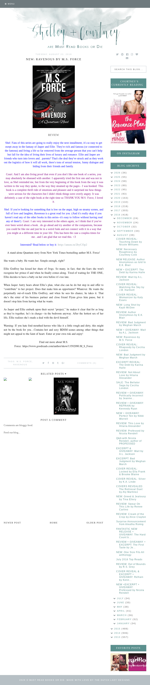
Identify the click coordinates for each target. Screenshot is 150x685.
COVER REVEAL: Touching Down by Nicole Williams (129, 242)
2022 (117, 189)
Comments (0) (86, 363)
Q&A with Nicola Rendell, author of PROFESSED (129, 441)
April (121, 611)
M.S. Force (24, 361)
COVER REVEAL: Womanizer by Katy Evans (129, 297)
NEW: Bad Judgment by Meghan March (130, 356)
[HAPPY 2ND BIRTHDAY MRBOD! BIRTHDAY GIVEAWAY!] (119, 662)
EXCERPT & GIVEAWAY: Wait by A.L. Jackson (129, 451)
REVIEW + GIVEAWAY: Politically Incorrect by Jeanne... (130, 395)
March (122, 615)
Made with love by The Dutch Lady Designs (98, 680)
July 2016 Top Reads (129, 559)
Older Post (95, 523)
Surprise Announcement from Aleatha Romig (131, 523)
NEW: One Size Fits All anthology (130, 553)
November (125, 222)
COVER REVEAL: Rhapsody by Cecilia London (130, 347)
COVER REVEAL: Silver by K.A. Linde (131, 480)
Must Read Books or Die (47, 680)
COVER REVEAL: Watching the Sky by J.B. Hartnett (130, 287)
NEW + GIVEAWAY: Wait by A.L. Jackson (131, 331)
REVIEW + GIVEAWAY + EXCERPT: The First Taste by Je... (131, 544)
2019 (117, 202)
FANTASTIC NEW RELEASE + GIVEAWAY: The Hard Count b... (131, 533)
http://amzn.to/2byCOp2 (72, 244)
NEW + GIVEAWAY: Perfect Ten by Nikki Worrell (130, 416)
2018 (117, 206)
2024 (117, 181)
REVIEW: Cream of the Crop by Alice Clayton (131, 515)
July (121, 598)
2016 (117, 215)
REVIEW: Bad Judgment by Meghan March (131, 324)
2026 (117, 172)
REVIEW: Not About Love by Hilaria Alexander (128, 375)
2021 (117, 194)
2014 (117, 633)
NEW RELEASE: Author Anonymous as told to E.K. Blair (131, 262)
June (121, 602)
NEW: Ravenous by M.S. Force (128, 338)
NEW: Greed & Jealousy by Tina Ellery (131, 498)
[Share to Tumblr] (58, 363)
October (124, 226)
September (125, 231)
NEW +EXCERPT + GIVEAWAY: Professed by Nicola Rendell (130, 588)
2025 (117, 177)
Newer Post (12, 523)
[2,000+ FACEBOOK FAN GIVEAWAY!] (137, 662)
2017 (117, 210)
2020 (117, 198)
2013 (117, 637)
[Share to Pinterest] (53, 363)
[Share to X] (43, 363)
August (123, 235)
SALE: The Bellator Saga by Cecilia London (128, 385)
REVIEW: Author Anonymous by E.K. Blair (129, 315)
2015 (117, 629)
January (124, 623)
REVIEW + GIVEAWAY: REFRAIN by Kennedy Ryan (130, 406)
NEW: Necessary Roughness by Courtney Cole (126, 252)
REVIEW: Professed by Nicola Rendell (130, 432)
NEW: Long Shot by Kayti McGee (128, 306)
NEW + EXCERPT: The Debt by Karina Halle (130, 271)
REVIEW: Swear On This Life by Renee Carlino (129, 507)
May (120, 607)
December (125, 218)
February (125, 619)
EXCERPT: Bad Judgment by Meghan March (131, 461)
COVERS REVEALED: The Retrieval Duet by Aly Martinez (129, 489)
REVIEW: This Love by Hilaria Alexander (130, 424)
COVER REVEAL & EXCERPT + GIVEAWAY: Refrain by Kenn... (129, 575)
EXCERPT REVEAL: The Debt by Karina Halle (129, 365)
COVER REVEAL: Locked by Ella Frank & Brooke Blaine (130, 471)
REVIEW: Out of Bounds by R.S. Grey (131, 565)
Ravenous (20, 365)
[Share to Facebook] (48, 363)
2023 (117, 185)
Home (54, 523)
